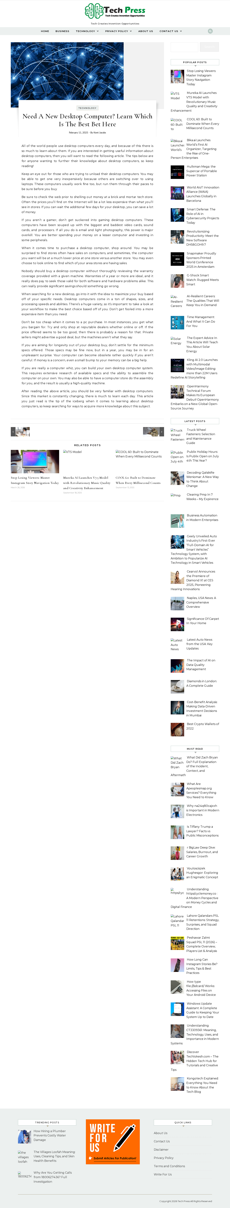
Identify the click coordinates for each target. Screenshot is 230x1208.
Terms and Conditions (169, 1166)
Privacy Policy (116, 31)
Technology (85, 31)
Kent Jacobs (100, 133)
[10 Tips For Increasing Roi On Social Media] (19, 431)
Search (209, 47)
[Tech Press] (115, 12)
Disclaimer (161, 1149)
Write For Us (163, 1174)
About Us (145, 31)
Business (62, 31)
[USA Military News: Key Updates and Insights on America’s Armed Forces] (156, 431)
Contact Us (169, 31)
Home (45, 31)
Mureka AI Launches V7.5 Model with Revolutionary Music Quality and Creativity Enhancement (87, 483)
